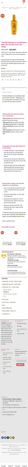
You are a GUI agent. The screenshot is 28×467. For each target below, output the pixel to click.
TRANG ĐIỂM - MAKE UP (9, 311)
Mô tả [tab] (3, 89)
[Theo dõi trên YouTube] (13, 437)
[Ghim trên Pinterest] (13, 80)
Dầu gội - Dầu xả (7, 289)
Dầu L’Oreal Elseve (7, 73)
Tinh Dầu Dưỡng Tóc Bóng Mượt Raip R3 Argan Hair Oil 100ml (21, 243)
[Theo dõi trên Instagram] (5, 437)
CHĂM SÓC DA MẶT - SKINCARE (11, 284)
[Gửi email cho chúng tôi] (8, 437)
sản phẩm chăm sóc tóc (17, 216)
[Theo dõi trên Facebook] (2, 437)
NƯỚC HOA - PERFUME (9, 302)
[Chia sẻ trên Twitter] (8, 80)
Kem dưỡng (5, 299)
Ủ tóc (4, 296)
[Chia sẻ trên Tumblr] (21, 80)
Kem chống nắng (16, 450)
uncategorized (5, 313)
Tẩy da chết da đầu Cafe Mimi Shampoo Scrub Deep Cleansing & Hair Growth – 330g (7, 243)
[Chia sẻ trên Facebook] (5, 80)
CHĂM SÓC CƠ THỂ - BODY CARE (12, 281)
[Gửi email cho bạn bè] (10, 80)
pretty (3, 305)
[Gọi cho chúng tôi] (10, 437)
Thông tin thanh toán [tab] (7, 92)
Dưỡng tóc (16, 8)
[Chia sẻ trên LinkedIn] (18, 80)
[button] (2, 2)
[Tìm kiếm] (23, 3)
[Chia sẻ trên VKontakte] (16, 80)
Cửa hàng (11, 7)
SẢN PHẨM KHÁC (7, 308)
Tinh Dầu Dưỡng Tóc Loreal (14, 75)
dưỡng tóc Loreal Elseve (17, 73)
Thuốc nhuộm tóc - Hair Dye (10, 294)
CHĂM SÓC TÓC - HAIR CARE (10, 287)
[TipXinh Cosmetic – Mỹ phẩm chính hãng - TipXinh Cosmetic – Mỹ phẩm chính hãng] (12, 2)
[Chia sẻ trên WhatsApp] (2, 80)
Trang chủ (4, 7)
